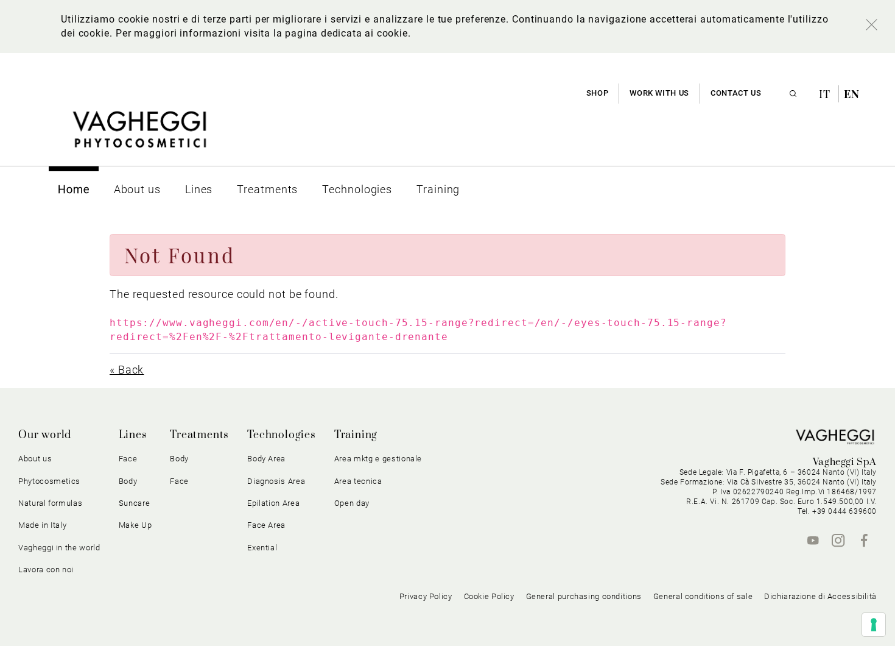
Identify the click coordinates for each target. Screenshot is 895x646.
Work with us (659, 93)
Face (179, 481)
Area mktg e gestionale (378, 458)
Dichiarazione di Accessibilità (820, 596)
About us (35, 458)
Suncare (134, 503)
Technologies (281, 435)
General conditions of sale (703, 596)
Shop (597, 93)
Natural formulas (50, 503)
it (826, 94)
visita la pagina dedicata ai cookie (325, 33)
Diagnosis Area (276, 481)
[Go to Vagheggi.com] (139, 135)
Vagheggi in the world (59, 547)
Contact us (736, 93)
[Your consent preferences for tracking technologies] (873, 624)
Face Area (266, 525)
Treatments (199, 435)
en (852, 94)
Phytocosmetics (49, 481)
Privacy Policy (425, 596)
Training (355, 435)
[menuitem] (74, 189)
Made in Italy (42, 525)
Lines (133, 435)
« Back (127, 369)
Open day (352, 503)
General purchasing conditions (584, 596)
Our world (44, 435)
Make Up (135, 525)
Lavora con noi (46, 569)
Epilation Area (273, 503)
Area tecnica (358, 481)
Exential (262, 547)
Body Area (266, 458)
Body (179, 458)
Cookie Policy (489, 596)
